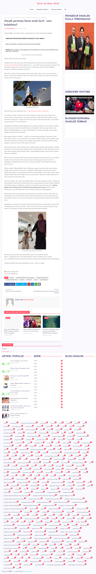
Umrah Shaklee (16, 17)
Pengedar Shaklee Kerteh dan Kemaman (14, 499)
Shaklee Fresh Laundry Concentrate (70, 532)
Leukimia (62, 475)
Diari (41, 446)
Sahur (6, 522)
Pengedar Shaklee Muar (12, 279)
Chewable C (29, 439)
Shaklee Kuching (26, 538)
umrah (35, 279)
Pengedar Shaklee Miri (42, 277)
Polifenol (7, 515)
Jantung (6, 466)
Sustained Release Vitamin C (11, 548)
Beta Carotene (32, 433)
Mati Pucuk (66, 479)
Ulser (17, 555)
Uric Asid (71, 555)
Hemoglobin (71, 459)
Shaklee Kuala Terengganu (11, 538)
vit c (21, 558)
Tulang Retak (8, 555)
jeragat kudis (24, 466)
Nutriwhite (81, 485)
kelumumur (37, 469)
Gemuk (30, 456)
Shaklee (74, 525)
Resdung (54, 518)
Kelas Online (80, 466)
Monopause (14, 485)
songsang (68, 545)
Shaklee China (77, 528)
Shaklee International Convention (58, 535)
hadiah (77, 456)
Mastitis (41, 479)
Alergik (69, 423)
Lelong (53, 475)
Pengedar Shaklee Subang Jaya (12, 505)
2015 (48, 387)
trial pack (61, 551)
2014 (48, 390)
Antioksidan (29, 426)
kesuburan (83, 469)
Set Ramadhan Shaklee (39, 525)
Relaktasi (19, 518)
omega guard (8, 489)
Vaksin (6, 558)
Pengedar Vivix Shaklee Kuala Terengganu (15, 508)
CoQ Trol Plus (20, 443)
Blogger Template (27, 571)
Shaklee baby (84, 525)
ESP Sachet (67, 449)
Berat (42, 429)
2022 (48, 366)
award (71, 426)
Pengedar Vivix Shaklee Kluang (67, 505)
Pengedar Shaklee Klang (35, 499)
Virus (14, 558)
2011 (48, 398)
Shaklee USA (82, 541)
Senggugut (48, 522)
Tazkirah (22, 279)
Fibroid (45, 452)
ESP (59, 449)
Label (22, 475)
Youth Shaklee (39, 564)
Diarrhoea (66, 446)
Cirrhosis (70, 439)
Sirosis (44, 545)
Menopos (36, 482)
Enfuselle (51, 449)
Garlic (6, 456)
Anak (84, 423)
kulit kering (76, 472)
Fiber (37, 452)
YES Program (28, 564)
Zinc (19, 568)
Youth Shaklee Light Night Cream (56, 564)
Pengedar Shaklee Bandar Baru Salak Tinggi (44, 495)
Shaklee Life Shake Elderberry (43, 538)
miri (89, 482)
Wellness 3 (71, 561)
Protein (43, 515)
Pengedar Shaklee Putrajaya (61, 502)
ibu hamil (47, 462)
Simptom (35, 545)
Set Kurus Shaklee (9, 525)
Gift (63, 456)
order (26, 489)
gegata (22, 456)
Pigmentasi (70, 512)
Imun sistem (65, 462)
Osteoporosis (55, 489)
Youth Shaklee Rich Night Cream (77, 564)
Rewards (80, 518)
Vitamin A (57, 558)
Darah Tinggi (66, 443)
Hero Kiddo (36, 462)
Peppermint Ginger (54, 508)
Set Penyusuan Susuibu (23, 525)
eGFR (6, 449)
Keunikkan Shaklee (28, 472)
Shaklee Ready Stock (57, 541)
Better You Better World (48, 4)
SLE (60, 545)
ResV (62, 518)
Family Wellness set (26, 452)
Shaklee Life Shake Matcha (61, 538)
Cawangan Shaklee (83, 436)
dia (25, 446)
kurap (85, 472)
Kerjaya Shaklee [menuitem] (56, 9)
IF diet (56, 462)
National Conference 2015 (57, 485)
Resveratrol (70, 518)
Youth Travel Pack (9, 568)
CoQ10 (29, 443)
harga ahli (17, 459)
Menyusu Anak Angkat (58, 482)
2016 (48, 384)
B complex (80, 426)
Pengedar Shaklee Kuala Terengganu (25, 277)
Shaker (66, 525)
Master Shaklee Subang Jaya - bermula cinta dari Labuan (31, 330)
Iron (91, 462)
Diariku (12, 277)
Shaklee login (76, 538)
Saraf (23, 522)
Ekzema (13, 449)
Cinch (53, 439)
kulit (67, 472)
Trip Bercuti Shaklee (73, 551)
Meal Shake (77, 479)
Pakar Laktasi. (80, 489)
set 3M (57, 522)
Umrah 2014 (34, 555)
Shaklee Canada (64, 528)
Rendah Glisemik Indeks (31, 518)
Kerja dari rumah (71, 469)
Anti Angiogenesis (17, 426)
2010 (48, 401)
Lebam (37, 475)
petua (37, 512)
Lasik (29, 475)
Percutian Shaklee (68, 508)
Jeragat (14, 466)
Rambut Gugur (8, 518)
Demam (76, 443)
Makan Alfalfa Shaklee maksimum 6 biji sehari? (20, 384)
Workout (18, 564)
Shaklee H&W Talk (9, 535)
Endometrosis (24, 449)
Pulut (67, 515)
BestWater (21, 433)
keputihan (60, 469)
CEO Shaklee (7, 439)
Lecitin (45, 475)
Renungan (45, 518)
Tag (61, 548)
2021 (48, 369)
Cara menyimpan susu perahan (19, 360)
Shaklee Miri (21, 541)
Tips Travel (35, 551)
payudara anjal (40, 492)
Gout (70, 456)
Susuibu (54, 548)
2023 (48, 363)
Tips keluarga (24, 551)
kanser (50, 466)
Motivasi (24, 485)
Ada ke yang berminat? (11, 65)
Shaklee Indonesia (40, 535)
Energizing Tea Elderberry (38, 449)
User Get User (81, 555)
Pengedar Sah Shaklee (54, 492)
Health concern (46, 459)
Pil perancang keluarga (83, 512)
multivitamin (35, 485)
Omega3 (18, 489)
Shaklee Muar (32, 541)
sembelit (39, 522)
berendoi (59, 429)
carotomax (71, 436)
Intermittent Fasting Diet (79, 462)
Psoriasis (51, 515)
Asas (57, 426)
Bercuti (50, 429)
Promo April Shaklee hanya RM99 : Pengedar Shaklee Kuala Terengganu (11, 331)
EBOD (87, 446)
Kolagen (39, 472)
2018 (48, 378)
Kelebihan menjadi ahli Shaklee (12, 469)
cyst (58, 443)
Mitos (6, 485)
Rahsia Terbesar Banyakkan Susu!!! (20, 368)
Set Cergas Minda (68, 522)
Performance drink (82, 508)
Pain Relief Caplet (67, 489)
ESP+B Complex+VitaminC (81, 449)
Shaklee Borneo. (37, 528)
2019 (48, 375)
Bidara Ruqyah (43, 433)
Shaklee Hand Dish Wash (25, 535)
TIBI (15, 551)
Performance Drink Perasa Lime (12, 512)
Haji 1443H (7, 459)
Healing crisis (34, 459)
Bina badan (54, 433)
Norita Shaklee (10, 28)
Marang (33, 479)
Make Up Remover (22, 479)
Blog (14, 571)
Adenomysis (14, 423)
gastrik (14, 456)
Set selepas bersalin (55, 525)
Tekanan (77, 548)
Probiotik (25, 515)
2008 (48, 407)
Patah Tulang (28, 492)
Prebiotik (16, 515)
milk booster (81, 482)
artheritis (49, 426)
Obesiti (90, 485)
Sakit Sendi (14, 522)
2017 (48, 381)
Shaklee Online (44, 541)
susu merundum (43, 548)
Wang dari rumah (35, 561)
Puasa (60, 515)
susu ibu (32, 548)
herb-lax (82, 459)
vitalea (48, 558)
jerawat (33, 466)
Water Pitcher (48, 561)
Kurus (6, 475)
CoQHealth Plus (39, 443)
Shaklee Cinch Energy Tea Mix (12, 532)
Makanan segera (8, 479)
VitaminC (17, 561)
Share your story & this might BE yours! (19, 376)
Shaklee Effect (53, 532)
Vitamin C (79, 558)
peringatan (28, 512)
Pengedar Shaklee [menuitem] (42, 9)
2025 (48, 360)
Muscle (44, 485)
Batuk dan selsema (31, 429)
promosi (34, 515)
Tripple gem (86, 551)
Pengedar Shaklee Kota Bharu (53, 499)
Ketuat (6, 472)
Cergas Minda (19, 439)
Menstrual (45, 482)
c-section (46, 436)
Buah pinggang (19, 436)
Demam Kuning (8, 446)
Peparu (43, 508)
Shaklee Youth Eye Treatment (12, 545)
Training (52, 551)
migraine (70, 482)
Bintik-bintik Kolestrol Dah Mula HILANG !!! (19, 399)
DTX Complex (77, 446)
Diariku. (57, 446)
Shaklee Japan (74, 535)
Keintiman (70, 466)
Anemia (6, 426)
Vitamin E (7, 561)
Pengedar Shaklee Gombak (67, 495)
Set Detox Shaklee (81, 522)
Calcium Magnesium (58, 436)
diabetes (33, 446)
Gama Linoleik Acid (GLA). (72, 452)
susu (24, 548)
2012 (48, 395)
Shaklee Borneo (24, 528)
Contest (79, 439)
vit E (28, 558)
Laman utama (7, 17)
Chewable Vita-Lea (42, 439)
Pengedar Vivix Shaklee (49, 505)
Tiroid (44, 551)
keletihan (28, 469)
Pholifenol (45, 512)
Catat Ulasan (5, 351)
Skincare (53, 545)
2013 (48, 393)
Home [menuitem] (32, 9)
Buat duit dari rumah (33, 436)
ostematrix (34, 489)
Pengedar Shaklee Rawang (79, 502)
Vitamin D (89, 558)
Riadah (88, 518)
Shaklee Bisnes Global (10, 528)
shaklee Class (28, 532)
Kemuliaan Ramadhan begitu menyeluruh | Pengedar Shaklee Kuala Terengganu (51, 331)
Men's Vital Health (9, 482)
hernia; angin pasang (24, 462)
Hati (25, 459)
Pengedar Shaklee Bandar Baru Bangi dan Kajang (17, 495)
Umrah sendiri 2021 (46, 555)
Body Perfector (80, 433)
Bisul (63, 433)
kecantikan (59, 466)
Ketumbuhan (15, 472)
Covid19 (50, 443)
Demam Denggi (86, 443)
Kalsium (42, 466)
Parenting (7, 492)
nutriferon (71, 485)
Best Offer (77, 429)
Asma (64, 426)
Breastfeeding (8, 436)
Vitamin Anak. (68, 558)
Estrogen (6, 452)
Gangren (85, 452)
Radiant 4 (75, 515)
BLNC (71, 433)
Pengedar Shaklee (68, 492)
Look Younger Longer (74, 475)
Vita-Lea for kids (38, 558)
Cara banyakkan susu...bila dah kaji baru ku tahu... (20, 391)
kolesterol (49, 472)
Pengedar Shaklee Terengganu (32, 505)
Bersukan (68, 429)
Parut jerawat (17, 492)
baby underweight (9, 429)
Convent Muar (8, 443)
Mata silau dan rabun (54, 479)
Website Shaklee (59, 561)
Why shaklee (8, 564)
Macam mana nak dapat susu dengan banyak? (18, 414)
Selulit (30, 522)
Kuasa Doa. (58, 472)
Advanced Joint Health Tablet (29, 423)
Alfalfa (77, 423)
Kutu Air (14, 475)
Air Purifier (44, 423)
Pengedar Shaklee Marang (11, 502)
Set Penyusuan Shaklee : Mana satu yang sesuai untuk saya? (20, 406)
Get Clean (39, 456)
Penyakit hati (33, 508)
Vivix (25, 561)
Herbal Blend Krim (9, 462)
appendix (40, 426)
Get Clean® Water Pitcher (52, 456)
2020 (48, 372)
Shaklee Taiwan (71, 541)
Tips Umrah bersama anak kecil (38, 111)
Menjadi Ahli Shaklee (24, 482)
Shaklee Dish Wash (40, 532)
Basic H (20, 429)
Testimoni (29, 279)
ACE (5, 423)
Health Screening (59, 459)
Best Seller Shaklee (9, 433)
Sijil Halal (26, 545)
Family (15, 452)
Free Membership (56, 452)
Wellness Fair (82, 561)
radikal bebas (86, 515)
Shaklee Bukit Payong (51, 528)
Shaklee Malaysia (9, 541)
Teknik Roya (87, 548)
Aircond (53, 423)
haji (85, 456)
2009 (48, 404)
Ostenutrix (44, 489)
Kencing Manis (49, 469)
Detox (18, 446)
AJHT (61, 423)
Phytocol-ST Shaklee (57, 512)
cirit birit (61, 439)
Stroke (76, 545)
